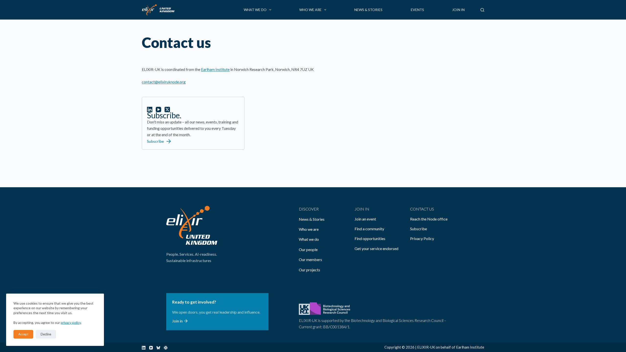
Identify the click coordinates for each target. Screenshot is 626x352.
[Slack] (166, 348)
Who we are (310, 10)
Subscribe (418, 228)
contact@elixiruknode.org (164, 81)
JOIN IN (362, 209)
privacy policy (71, 322)
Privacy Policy (422, 238)
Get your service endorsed (376, 248)
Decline (46, 334)
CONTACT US (422, 209)
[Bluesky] (158, 348)
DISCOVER (309, 209)
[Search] (482, 10)
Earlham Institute (215, 69)
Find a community (369, 228)
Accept (23, 334)
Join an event (365, 219)
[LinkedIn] (143, 348)
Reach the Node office (428, 219)
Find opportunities (370, 238)
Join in (458, 10)
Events (417, 10)
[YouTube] (151, 348)
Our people (308, 249)
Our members (310, 259)
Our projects (309, 269)
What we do (255, 10)
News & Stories (368, 10)
